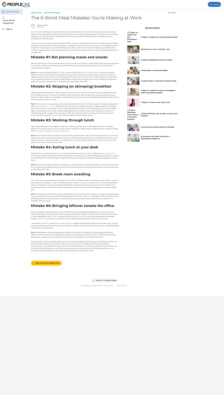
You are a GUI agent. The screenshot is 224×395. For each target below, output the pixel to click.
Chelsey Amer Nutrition (60, 131)
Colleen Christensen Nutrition (91, 183)
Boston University (80, 216)
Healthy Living (36, 13)
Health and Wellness (52, 13)
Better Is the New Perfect (89, 72)
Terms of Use (121, 286)
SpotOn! (41, 219)
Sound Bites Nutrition (65, 223)
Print (173, 13)
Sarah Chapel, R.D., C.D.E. (43, 106)
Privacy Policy (108, 286)
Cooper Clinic (109, 153)
